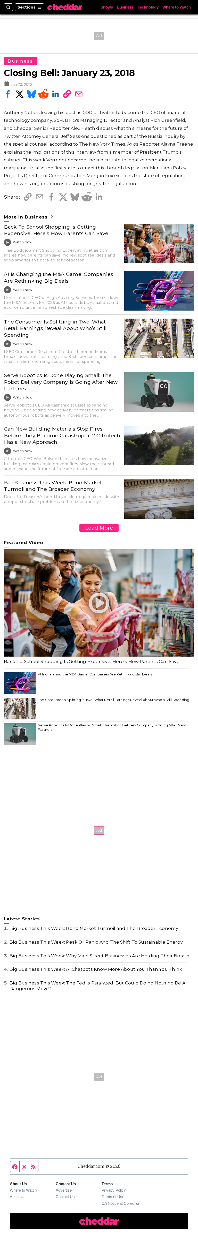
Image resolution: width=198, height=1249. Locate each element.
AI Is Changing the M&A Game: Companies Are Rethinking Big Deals (58, 277)
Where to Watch (176, 7)
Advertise (64, 1190)
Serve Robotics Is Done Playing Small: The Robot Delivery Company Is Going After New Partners (61, 382)
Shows (107, 7)
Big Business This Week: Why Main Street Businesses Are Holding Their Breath (99, 955)
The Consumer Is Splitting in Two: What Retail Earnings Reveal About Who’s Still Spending (55, 328)
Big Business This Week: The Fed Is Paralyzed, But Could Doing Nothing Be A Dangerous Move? (97, 985)
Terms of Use (113, 1197)
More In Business (26, 217)
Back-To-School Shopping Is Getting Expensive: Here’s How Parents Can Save (56, 230)
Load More (99, 528)
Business (125, 7)
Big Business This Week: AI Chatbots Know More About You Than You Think (96, 969)
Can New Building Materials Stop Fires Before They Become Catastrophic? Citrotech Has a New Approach (62, 435)
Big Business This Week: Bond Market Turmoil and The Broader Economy (53, 485)
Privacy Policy (114, 1190)
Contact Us (65, 1197)
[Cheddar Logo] (64, 7)
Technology (148, 7)
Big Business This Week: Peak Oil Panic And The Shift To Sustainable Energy (96, 942)
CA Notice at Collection (121, 1203)
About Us (18, 1197)
